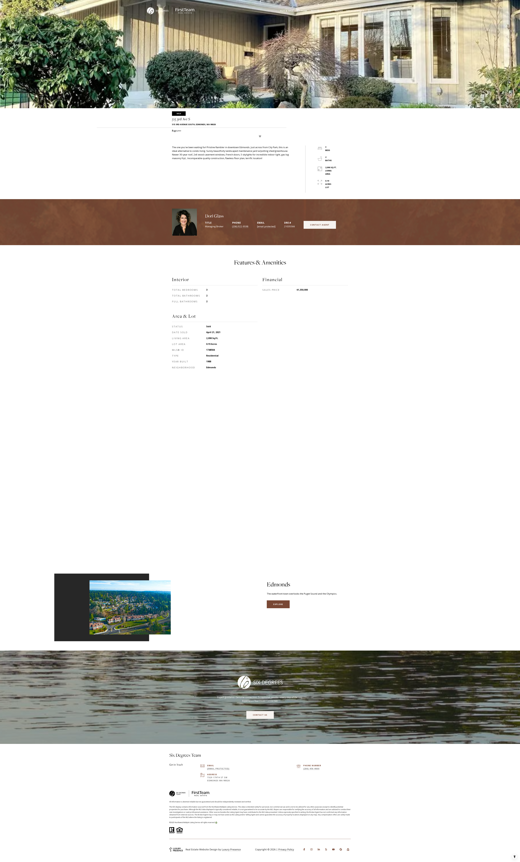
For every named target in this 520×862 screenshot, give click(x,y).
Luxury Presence (231, 849)
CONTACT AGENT (319, 224)
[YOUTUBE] (333, 849)
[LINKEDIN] (318, 849)
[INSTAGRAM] (311, 849)
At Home (302, 10)
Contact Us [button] (260, 715)
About (339, 10)
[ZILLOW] (348, 849)
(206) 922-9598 (240, 226)
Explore (278, 604)
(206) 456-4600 (311, 768)
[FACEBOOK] (304, 849)
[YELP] (326, 849)
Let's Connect (355, 10)
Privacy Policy (286, 849)
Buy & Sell (286, 10)
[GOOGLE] (340, 849)
